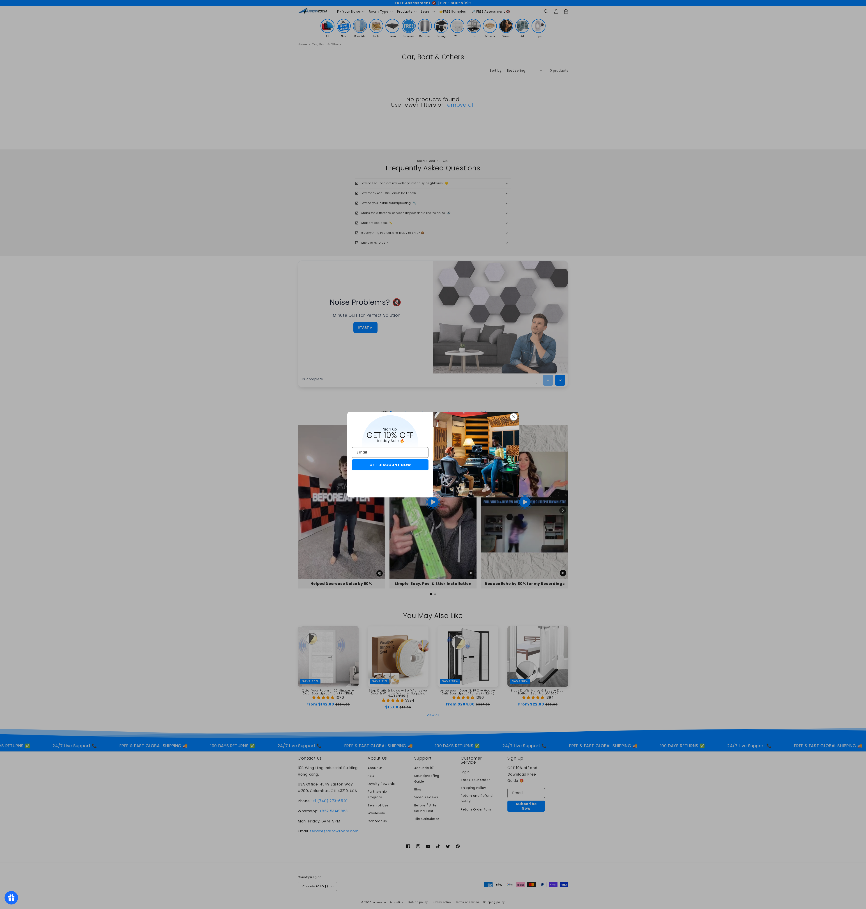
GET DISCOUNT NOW (390, 464)
